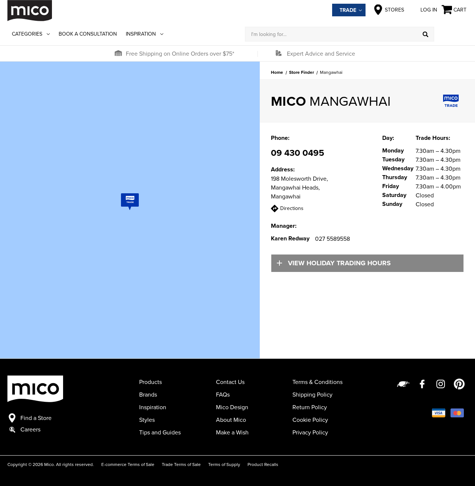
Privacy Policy (310, 432)
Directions (292, 208)
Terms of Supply (224, 464)
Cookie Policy (310, 420)
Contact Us (230, 382)
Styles (147, 420)
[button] (118, 53)
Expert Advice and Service (321, 53)
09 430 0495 (297, 152)
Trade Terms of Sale (181, 464)
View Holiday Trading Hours (339, 263)
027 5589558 (332, 238)
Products (150, 382)
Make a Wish (232, 432)
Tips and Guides (160, 432)
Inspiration (141, 33)
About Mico (231, 420)
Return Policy (309, 407)
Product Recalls (263, 464)
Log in (428, 9)
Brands (148, 394)
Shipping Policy (312, 394)
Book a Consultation (88, 33)
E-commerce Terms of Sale (127, 464)
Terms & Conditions (317, 382)
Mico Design (232, 407)
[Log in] (451, 34)
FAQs (223, 394)
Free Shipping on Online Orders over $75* (180, 53)
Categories (27, 33)
